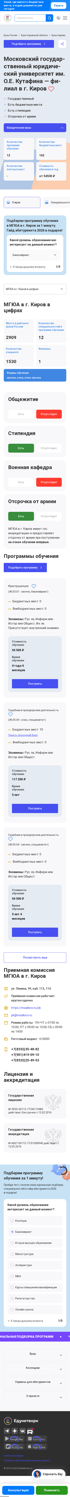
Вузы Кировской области (34, 35)
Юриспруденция (18, 586)
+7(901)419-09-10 (25, 1055)
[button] (35, 1355)
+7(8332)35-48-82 (25, 1049)
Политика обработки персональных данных (27, 1460)
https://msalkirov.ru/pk (26, 1008)
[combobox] (33, 18)
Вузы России (10, 35)
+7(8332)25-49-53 (25, 1060)
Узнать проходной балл (23, 735)
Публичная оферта (14, 1455)
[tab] (22, 202)
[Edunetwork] (8, 18)
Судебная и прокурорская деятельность (33, 710)
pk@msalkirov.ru (21, 1015)
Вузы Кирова (58, 35)
